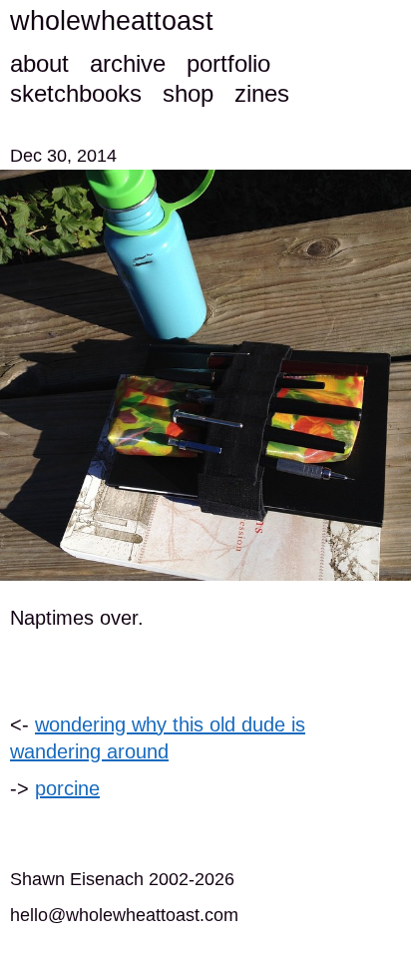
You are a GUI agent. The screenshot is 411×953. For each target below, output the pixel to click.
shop (188, 93)
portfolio (228, 63)
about (39, 63)
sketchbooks (76, 93)
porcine (67, 788)
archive (128, 63)
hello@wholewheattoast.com (124, 915)
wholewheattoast (111, 21)
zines (261, 93)
